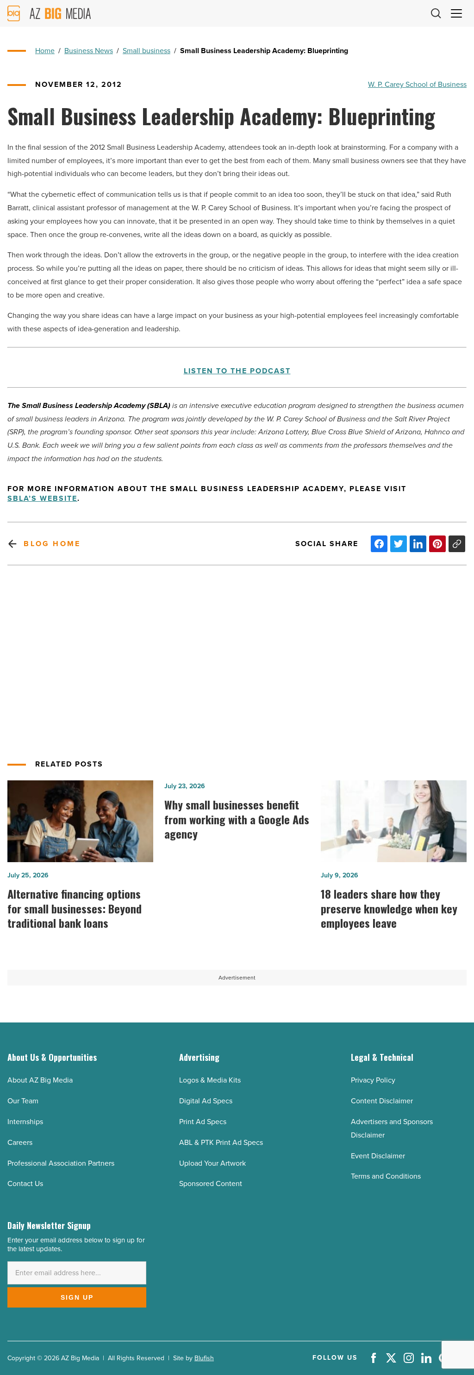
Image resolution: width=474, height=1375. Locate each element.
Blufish (204, 1358)
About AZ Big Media (40, 1080)
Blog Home (52, 543)
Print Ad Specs (202, 1121)
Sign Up (77, 1297)
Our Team (22, 1100)
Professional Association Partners (60, 1163)
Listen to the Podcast (237, 371)
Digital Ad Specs (205, 1100)
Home (45, 50)
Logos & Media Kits (210, 1080)
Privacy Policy (373, 1080)
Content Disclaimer (382, 1100)
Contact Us (25, 1183)
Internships (25, 1121)
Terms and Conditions (386, 1176)
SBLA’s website (42, 499)
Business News (88, 50)
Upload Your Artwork (212, 1163)
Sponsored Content (210, 1183)
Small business (146, 50)
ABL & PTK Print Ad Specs (221, 1142)
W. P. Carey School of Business (417, 84)
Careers (19, 1142)
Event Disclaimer (378, 1155)
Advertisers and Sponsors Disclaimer (392, 1128)
